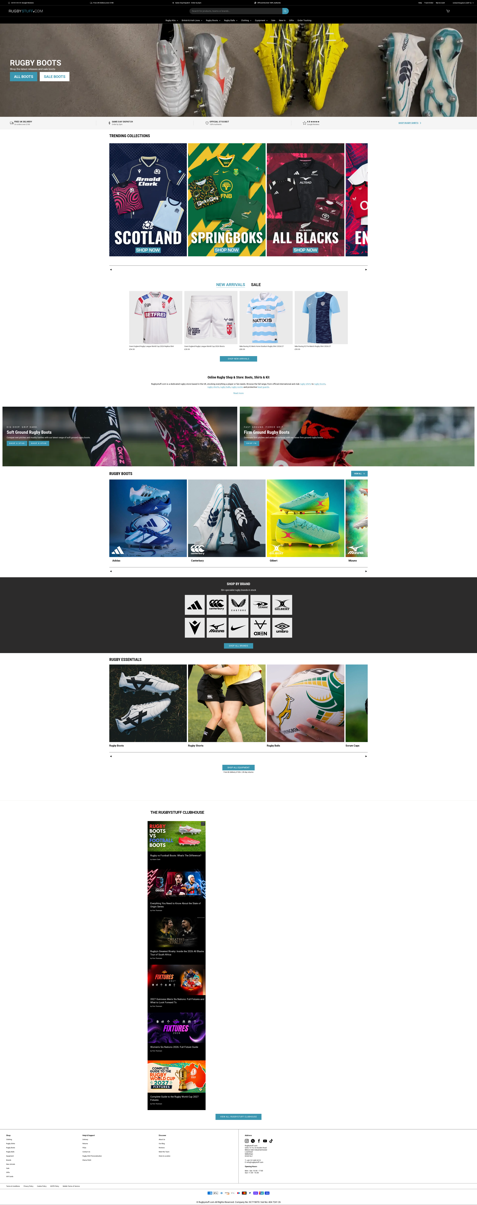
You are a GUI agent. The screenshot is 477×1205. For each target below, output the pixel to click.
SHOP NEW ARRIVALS (238, 359)
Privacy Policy (28, 1186)
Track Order (428, 3)
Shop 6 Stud (17, 443)
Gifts (291, 20)
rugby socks (237, 387)
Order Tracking (304, 20)
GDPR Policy (54, 1186)
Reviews (162, 1148)
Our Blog (162, 1143)
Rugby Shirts (10, 1143)
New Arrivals (10, 1164)
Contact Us (86, 1152)
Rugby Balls (230, 20)
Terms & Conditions (13, 1186)
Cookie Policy (41, 1186)
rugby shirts (305, 384)
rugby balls (225, 387)
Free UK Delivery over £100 (103, 3)
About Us (162, 1139)
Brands (8, 1160)
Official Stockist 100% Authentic (269, 3)
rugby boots (320, 384)
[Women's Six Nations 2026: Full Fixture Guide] (177, 1028)
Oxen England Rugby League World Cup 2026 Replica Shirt (151, 346)
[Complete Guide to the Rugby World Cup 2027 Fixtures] (177, 1076)
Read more (238, 393)
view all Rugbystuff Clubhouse (238, 1117)
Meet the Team (164, 1152)
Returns (85, 1143)
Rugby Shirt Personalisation (92, 1156)
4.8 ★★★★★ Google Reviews (22, 3)
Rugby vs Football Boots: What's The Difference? (175, 855)
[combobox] (239, 11)
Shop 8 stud (39, 443)
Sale (273, 20)
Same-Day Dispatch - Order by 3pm (188, 3)
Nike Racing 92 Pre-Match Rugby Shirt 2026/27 (313, 346)
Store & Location (164, 1156)
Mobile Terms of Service (71, 1186)
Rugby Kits (171, 20)
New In (282, 20)
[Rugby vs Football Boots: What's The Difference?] (177, 836)
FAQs (84, 1148)
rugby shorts (213, 387)
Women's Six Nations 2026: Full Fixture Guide (174, 1047)
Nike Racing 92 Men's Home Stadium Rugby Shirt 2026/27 (261, 346)
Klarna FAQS (86, 1160)
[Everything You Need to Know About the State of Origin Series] (177, 884)
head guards (263, 387)
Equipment (260, 20)
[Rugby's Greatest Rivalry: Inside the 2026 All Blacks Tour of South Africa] (177, 932)
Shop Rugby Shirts (408, 123)
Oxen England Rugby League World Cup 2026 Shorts (204, 346)
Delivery (85, 1139)
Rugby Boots (212, 20)
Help (420, 3)
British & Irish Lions (191, 20)
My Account (440, 3)
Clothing (245, 20)
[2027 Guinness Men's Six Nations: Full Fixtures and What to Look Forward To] (177, 980)
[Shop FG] (357, 436)
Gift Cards (9, 1176)
